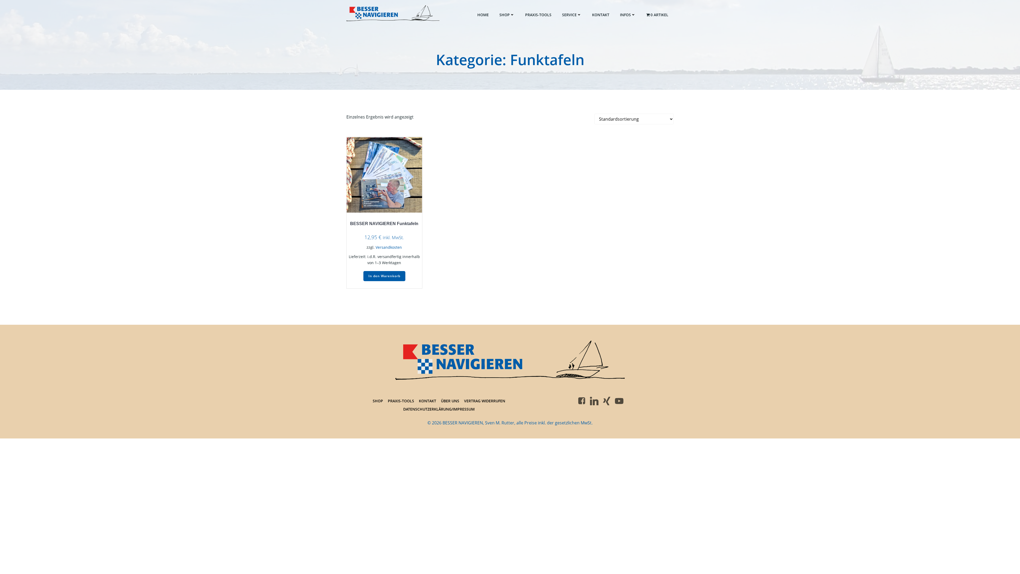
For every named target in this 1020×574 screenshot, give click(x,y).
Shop (504, 14)
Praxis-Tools (538, 14)
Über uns (450, 400)
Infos (625, 14)
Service (569, 14)
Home (483, 14)
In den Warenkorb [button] (384, 276)
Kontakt (600, 14)
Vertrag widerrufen (484, 400)
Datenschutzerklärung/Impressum (439, 409)
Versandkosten (389, 247)
